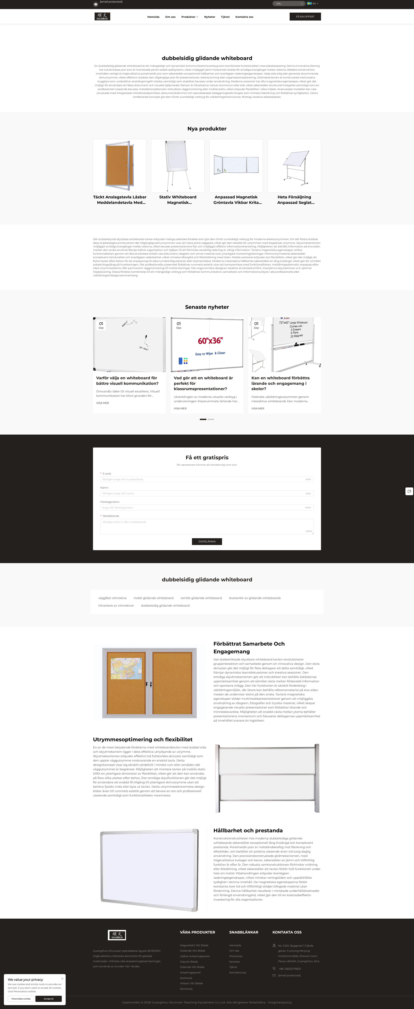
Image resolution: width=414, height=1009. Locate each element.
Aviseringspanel (190, 972)
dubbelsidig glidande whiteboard (165, 605)
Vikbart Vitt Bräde (191, 983)
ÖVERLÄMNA (207, 541)
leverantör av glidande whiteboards (255, 598)
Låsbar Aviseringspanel (195, 956)
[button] (203, 419)
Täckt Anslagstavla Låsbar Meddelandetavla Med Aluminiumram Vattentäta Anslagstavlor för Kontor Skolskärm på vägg (119, 200)
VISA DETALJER (120, 165)
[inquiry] (409, 491)
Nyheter (209, 16)
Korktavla (186, 978)
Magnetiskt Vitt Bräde (194, 945)
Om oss (170, 16)
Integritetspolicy (280, 1002)
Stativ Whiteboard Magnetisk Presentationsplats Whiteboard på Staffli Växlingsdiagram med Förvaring (178, 200)
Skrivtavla (186, 988)
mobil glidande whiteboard (154, 598)
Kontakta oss (244, 16)
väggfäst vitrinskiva (112, 598)
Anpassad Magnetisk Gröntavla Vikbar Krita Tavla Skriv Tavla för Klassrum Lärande (236, 200)
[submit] (301, 3)
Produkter (188, 16)
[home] (102, 16)
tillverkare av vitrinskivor (116, 605)
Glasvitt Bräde (189, 961)
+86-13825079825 (289, 968)
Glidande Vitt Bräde (192, 950)
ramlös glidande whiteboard (201, 598)
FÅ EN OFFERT (305, 16)
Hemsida (153, 16)
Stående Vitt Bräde (192, 967)
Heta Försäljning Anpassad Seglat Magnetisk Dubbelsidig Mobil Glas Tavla (294, 200)
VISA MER (102, 403)
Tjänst (225, 16)
